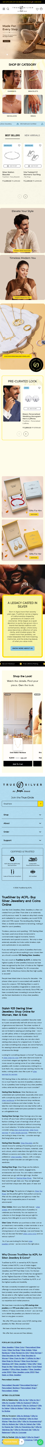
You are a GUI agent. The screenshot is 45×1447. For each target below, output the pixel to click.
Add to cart (18, 764)
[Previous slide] (19, 434)
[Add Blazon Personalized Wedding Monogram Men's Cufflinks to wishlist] (39, 388)
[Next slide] (26, 434)
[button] (3, 54)
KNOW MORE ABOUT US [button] (22, 648)
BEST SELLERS (12, 135)
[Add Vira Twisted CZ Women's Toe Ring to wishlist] (40, 145)
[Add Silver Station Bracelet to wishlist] (19, 145)
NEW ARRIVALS (32, 135)
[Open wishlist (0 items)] (37, 9)
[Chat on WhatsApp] (40, 1442)
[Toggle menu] (3, 8)
